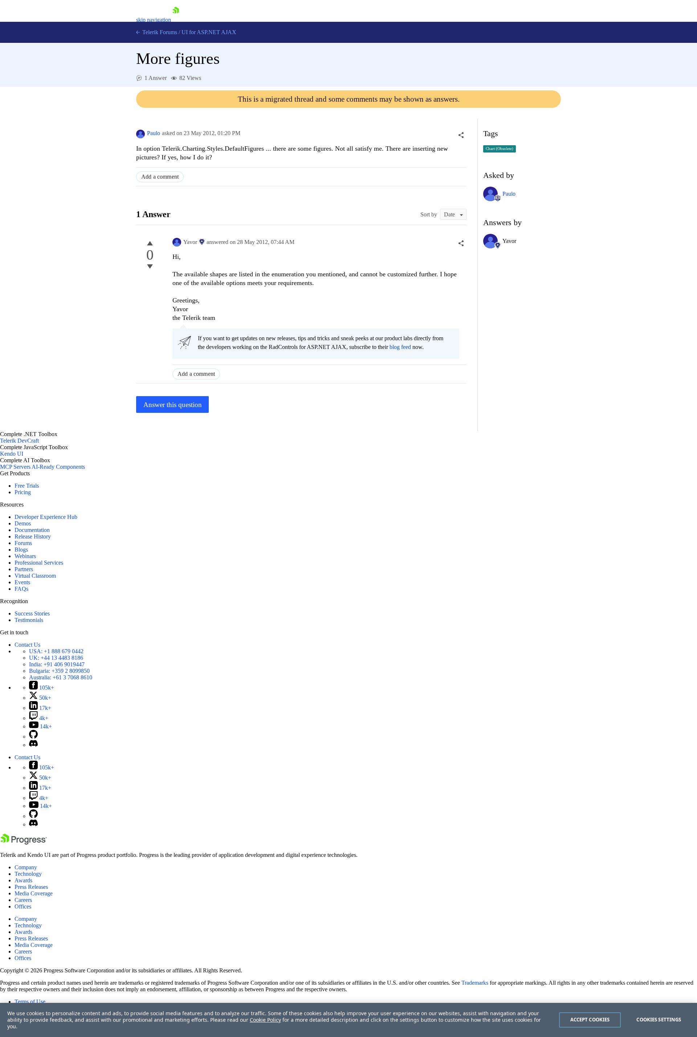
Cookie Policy (265, 1019)
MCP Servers (15, 467)
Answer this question (172, 404)
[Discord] (33, 745)
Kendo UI (11, 454)
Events (22, 582)
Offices (23, 906)
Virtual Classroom (35, 576)
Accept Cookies (590, 1019)
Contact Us (27, 645)
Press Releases (31, 887)
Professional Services (39, 563)
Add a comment (160, 177)
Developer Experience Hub (46, 517)
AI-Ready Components (58, 467)
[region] (348, 1020)
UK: (56, 658)
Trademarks (474, 983)
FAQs (21, 589)
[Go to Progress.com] (23, 842)
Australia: (60, 677)
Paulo (153, 133)
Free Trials (27, 486)
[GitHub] (33, 736)
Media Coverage (34, 893)
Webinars (25, 556)
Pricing (23, 492)
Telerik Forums (159, 32)
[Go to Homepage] (175, 20)
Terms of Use (30, 1002)
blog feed (400, 347)
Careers (23, 900)
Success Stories (32, 613)
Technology (28, 874)
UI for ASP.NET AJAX (209, 32)
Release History (33, 536)
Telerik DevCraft (19, 441)
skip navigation (153, 20)
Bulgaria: (59, 671)
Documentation (32, 530)
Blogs (21, 549)
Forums (23, 543)
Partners (24, 569)
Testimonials (29, 620)
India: (57, 664)
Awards (23, 880)
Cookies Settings (658, 1019)
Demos (23, 523)
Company (26, 867)
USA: (56, 651)
